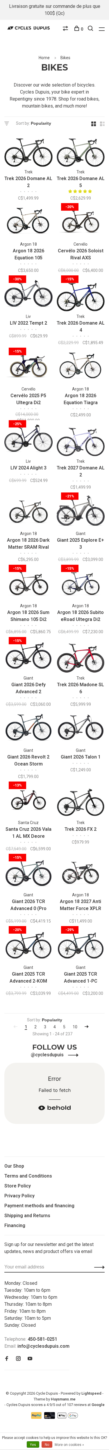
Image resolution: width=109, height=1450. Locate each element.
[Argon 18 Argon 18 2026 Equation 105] (28, 222)
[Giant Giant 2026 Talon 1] (81, 728)
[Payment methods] (37, 1417)
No (47, 1445)
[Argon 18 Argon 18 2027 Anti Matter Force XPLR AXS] (81, 873)
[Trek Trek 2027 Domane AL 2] (81, 439)
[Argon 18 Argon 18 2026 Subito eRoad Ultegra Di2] (81, 584)
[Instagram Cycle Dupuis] (18, 1359)
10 (75, 1027)
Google (98, 1405)
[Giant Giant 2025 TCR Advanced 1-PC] (81, 945)
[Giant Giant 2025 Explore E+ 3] (81, 511)
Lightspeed (91, 1393)
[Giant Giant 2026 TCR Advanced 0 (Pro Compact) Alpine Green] (28, 873)
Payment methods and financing (39, 1205)
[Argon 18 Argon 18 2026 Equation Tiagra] (81, 367)
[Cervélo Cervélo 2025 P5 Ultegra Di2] (28, 367)
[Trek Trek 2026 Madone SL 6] (81, 656)
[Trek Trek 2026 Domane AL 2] (28, 150)
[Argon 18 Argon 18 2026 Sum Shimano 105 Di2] (28, 584)
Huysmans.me (63, 1399)
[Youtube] (30, 1359)
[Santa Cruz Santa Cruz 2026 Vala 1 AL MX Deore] (28, 801)
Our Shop (14, 1166)
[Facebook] (6, 1359)
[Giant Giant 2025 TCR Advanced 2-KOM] (28, 945)
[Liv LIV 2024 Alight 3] (28, 439)
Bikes (65, 57)
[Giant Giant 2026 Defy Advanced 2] (28, 656)
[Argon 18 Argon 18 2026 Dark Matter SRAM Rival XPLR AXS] (28, 511)
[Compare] (66, 29)
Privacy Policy (19, 1196)
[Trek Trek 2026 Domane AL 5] (81, 150)
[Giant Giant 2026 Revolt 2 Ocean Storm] (28, 728)
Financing (14, 1225)
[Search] (91, 29)
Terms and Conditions (28, 1176)
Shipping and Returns (27, 1215)
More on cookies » (69, 1445)
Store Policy (17, 1186)
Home (44, 57)
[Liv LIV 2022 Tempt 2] (28, 294)
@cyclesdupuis (48, 1054)
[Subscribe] (98, 1267)
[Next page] (87, 1027)
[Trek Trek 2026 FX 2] (81, 801)
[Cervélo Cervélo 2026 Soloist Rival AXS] (81, 222)
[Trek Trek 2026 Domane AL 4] (81, 294)
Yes (33, 1445)
